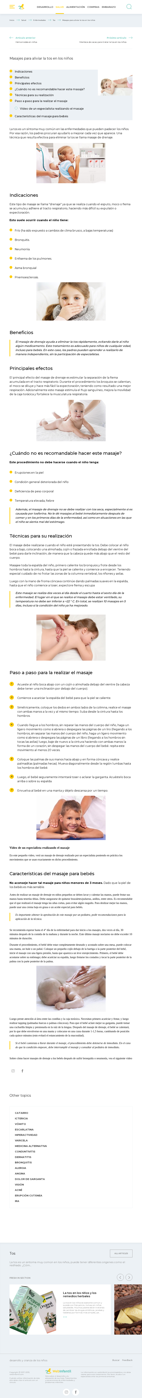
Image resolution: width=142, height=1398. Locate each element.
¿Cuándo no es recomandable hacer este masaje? (50, 89)
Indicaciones (23, 71)
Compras (93, 7)
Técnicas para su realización (34, 95)
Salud (60, 7)
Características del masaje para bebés (41, 116)
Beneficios (22, 77)
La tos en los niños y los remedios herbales (79, 1294)
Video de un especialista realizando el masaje (52, 108)
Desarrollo (45, 7)
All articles (121, 1253)
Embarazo (109, 7)
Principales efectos (28, 83)
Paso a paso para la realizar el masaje (41, 101)
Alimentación (75, 7)
